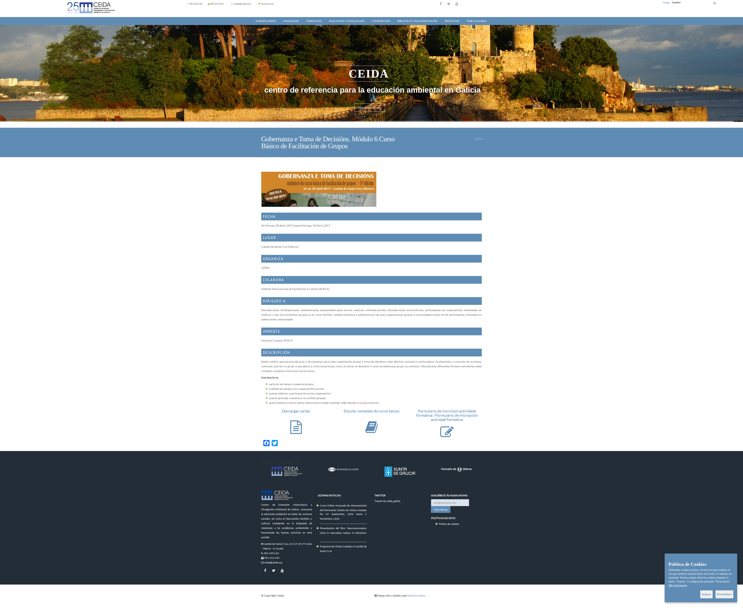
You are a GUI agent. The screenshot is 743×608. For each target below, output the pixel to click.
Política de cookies (449, 523)
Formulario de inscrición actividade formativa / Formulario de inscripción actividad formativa (447, 415)
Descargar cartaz (296, 411)
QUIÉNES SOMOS (266, 20)
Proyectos (452, 20)
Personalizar (724, 594)
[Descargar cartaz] (296, 431)
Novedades (291, 20)
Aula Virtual (267, 3)
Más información (678, 585)
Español (676, 2)
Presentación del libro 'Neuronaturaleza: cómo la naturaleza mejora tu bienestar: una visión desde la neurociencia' (343, 533)
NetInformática (416, 595)
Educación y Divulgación (346, 20)
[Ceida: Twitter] (449, 4)
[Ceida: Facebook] (441, 4)
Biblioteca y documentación (417, 20)
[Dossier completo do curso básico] (371, 431)
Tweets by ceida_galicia (387, 501)
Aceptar (706, 594)
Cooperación (381, 20)
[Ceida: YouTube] (457, 4)
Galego (666, 2)
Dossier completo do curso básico (371, 411)
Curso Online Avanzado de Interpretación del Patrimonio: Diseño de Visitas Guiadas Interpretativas (343, 510)
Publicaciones (476, 20)
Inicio (478, 138)
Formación (314, 20)
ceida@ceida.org (242, 3)
